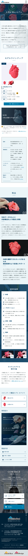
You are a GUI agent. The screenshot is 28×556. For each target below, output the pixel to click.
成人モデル (10, 398)
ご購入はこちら (15, 104)
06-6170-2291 (11, 534)
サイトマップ (7, 545)
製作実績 (6, 451)
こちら (25, 127)
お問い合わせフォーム (16, 381)
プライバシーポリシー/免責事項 (17, 545)
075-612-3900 (10, 525)
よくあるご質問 (8, 459)
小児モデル (10, 404)
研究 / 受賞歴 (7, 455)
